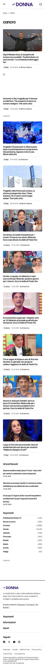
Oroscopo (7, 536)
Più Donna (30, 604)
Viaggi (5, 551)
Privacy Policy (37, 649)
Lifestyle (6, 533)
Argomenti (8, 616)
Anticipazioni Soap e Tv (12, 518)
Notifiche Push (25, 649)
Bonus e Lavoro (9, 522)
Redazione (6, 649)
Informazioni (9, 622)
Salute (5, 544)
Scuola (6, 548)
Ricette (6, 540)
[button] (4, 4)
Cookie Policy (7, 654)
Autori (6, 628)
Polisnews (21, 604)
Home (5, 13)
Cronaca (7, 245)
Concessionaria (19, 654)
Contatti (15, 649)
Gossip (6, 67)
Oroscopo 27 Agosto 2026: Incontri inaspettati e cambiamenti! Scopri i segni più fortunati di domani (22, 498)
